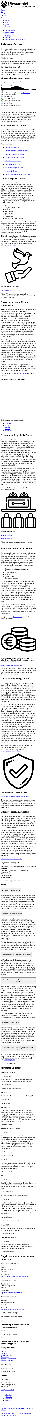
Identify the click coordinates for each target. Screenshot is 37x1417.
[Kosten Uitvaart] (18, 656)
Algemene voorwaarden (8, 1359)
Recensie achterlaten (7, 1360)
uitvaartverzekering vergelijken (10, 751)
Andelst (7, 427)
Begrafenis (8, 36)
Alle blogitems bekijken (8, 1415)
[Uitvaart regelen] (18, 283)
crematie (21, 488)
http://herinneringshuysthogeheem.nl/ (12, 1309)
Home (3, 10)
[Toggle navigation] (1, 17)
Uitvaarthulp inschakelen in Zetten (11, 859)
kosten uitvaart (17, 617)
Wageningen (9, 430)
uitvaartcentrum (22, 373)
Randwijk (8, 423)
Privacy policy (5, 1357)
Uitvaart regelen (10, 30)
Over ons (4, 13)
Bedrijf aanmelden (6, 1355)
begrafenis (14, 488)
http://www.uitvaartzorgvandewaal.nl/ (12, 1293)
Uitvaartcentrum (10, 34)
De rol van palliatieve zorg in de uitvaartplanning (16, 1413)
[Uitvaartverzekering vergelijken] (18, 789)
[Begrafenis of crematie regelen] (18, 527)
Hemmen (7, 425)
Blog (2, 12)
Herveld (7, 429)
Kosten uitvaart (9, 32)
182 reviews (26, 93)
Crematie (7, 37)
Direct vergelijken (9, 1060)
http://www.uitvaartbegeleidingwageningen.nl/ (15, 1276)
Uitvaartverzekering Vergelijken (15, 39)
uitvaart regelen (14, 245)
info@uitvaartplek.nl (7, 1390)
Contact (3, 15)
